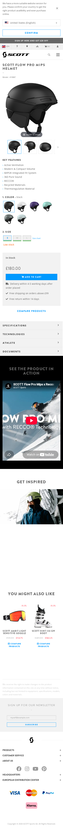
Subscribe (31, 724)
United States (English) (22, 22)
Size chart (36, 238)
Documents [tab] (12, 351)
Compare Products (31, 311)
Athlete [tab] (9, 342)
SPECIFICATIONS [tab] (15, 325)
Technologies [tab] (14, 334)
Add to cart (33, 277)
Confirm (31, 33)
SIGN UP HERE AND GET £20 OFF (31, 40)
